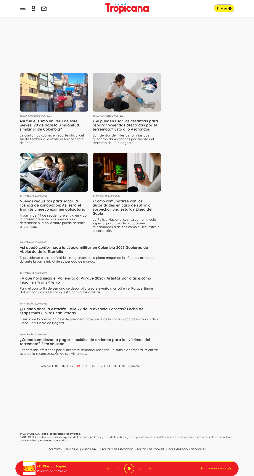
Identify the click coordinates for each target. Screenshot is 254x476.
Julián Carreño (29, 115)
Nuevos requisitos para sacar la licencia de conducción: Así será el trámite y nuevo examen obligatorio (52, 205)
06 (93, 366)
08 (108, 366)
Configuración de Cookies (187, 449)
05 (86, 366)
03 (71, 366)
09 (115, 366)
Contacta (55, 449)
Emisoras (72, 449)
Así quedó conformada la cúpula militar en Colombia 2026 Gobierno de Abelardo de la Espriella (84, 249)
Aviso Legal (90, 449)
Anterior (46, 366)
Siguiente (134, 366)
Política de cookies (150, 449)
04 (78, 366)
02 (63, 366)
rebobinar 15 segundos (118, 469)
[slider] (128, 461)
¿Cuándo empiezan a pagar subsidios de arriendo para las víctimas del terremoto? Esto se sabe (85, 341)
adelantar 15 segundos (140, 469)
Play (129, 469)
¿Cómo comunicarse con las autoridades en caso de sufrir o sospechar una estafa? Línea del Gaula (122, 207)
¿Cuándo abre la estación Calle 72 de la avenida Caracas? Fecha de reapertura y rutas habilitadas (82, 311)
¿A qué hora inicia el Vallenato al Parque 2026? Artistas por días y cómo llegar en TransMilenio (85, 280)
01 (56, 366)
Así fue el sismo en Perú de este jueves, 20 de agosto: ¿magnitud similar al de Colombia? (49, 125)
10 (123, 366)
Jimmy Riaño (27, 195)
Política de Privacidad (117, 449)
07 (101, 366)
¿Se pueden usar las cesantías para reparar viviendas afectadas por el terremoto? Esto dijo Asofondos (125, 125)
